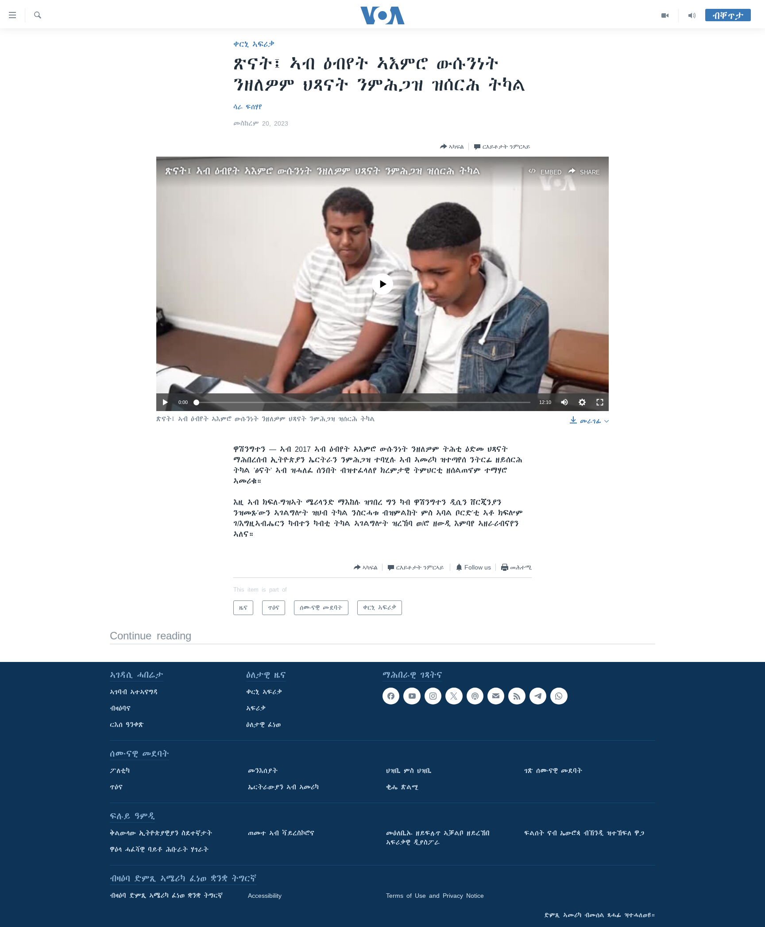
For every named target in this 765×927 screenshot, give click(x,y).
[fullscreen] (600, 402)
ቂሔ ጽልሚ (402, 787)
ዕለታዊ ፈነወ (263, 725)
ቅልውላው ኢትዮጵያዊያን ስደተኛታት (161, 833)
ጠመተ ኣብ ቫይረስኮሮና (281, 833)
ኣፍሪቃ (256, 708)
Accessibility (265, 896)
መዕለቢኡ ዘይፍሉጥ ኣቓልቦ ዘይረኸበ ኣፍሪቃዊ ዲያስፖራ (438, 837)
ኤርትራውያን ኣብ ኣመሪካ (283, 787)
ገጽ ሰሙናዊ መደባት (553, 771)
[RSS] (516, 696)
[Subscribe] (495, 696)
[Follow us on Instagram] (433, 696)
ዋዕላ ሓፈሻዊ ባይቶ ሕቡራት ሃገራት (159, 850)
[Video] (665, 15)
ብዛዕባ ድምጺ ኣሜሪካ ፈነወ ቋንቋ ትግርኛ (166, 896)
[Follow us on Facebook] (390, 696)
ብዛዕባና (120, 708)
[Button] (452, 146)
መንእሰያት (263, 771)
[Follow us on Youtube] (411, 696)
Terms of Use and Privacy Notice (435, 896)
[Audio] (692, 15)
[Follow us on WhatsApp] (558, 696)
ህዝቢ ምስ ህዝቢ (409, 771)
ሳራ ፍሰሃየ (247, 107)
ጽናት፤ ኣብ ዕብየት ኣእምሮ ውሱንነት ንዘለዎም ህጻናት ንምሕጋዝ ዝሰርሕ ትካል (322, 171)
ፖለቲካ (120, 771)
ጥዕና (116, 787)
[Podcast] (475, 696)
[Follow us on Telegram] (537, 696)
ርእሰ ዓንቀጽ (127, 725)
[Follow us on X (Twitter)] (453, 696)
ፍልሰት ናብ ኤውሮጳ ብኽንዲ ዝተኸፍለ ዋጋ (584, 833)
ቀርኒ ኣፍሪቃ (253, 44)
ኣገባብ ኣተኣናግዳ (134, 692)
